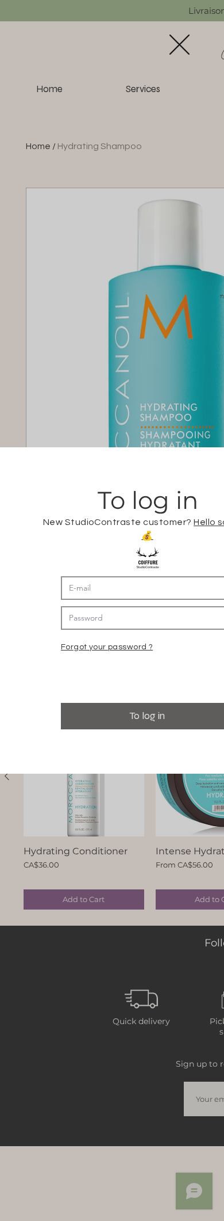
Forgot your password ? (107, 647)
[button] (179, 45)
